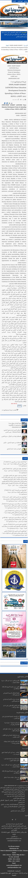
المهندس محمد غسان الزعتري (14, 449)
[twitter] (12, 819)
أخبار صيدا (23, 32)
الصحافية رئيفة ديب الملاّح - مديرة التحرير (11, 436)
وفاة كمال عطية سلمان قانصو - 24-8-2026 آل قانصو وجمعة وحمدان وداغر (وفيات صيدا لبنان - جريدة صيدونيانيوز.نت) (15, 471)
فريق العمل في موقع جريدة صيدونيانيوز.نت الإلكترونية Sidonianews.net (15, 425)
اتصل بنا (14, 1)
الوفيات (25, 458)
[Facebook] (15, 819)
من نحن (25, 1)
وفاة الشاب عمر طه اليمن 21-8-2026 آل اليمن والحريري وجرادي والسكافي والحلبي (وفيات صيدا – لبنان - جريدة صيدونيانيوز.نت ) (15, 513)
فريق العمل (20, 1)
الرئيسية (26, 45)
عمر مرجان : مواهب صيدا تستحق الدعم (11, 32)
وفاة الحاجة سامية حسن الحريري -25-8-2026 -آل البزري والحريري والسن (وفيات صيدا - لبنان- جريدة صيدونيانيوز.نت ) (15, 464)
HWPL (19, 406)
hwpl (7, 45)
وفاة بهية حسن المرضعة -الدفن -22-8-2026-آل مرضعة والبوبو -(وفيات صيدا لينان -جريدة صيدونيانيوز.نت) (15, 492)
